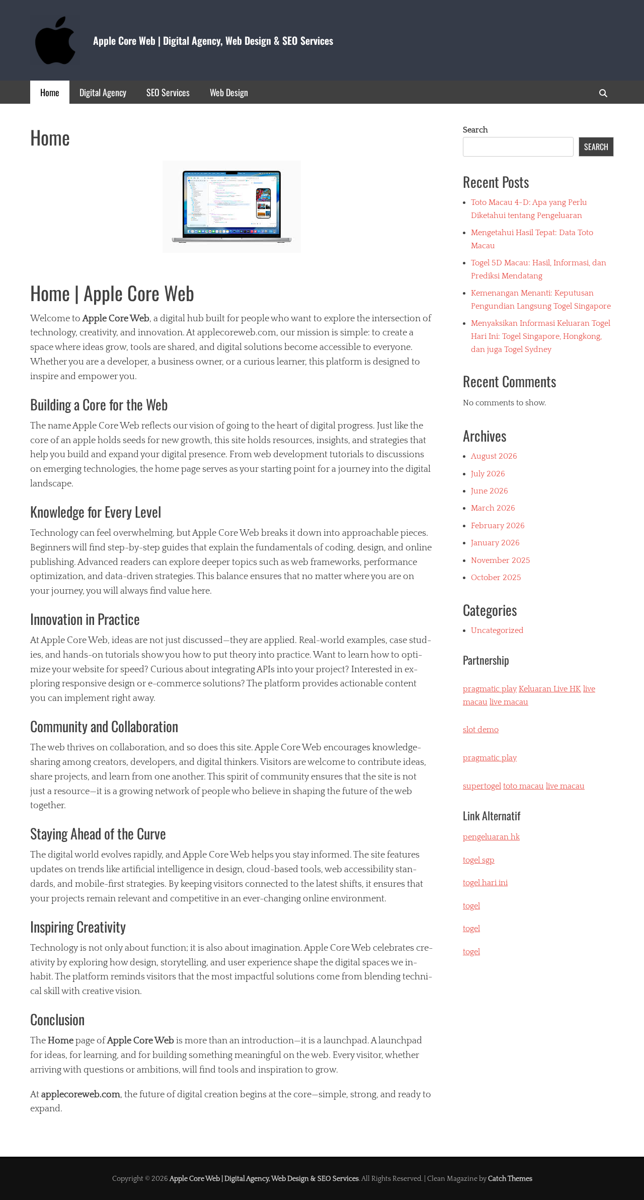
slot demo (481, 729)
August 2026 (494, 456)
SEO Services (168, 92)
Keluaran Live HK (550, 688)
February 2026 (498, 525)
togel (471, 951)
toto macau (523, 786)
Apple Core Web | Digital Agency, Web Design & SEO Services (213, 40)
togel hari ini (485, 882)
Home (49, 92)
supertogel (482, 786)
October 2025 (496, 577)
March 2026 (493, 508)
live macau (509, 702)
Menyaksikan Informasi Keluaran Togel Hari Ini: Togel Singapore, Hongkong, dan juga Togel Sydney (540, 336)
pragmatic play (490, 688)
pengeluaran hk (491, 836)
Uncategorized (497, 630)
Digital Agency (102, 92)
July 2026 (488, 473)
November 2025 (500, 560)
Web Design (229, 92)
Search (475, 129)
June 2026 (489, 491)
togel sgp (479, 860)
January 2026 (495, 542)
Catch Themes (510, 1179)
